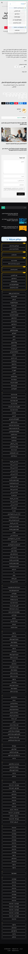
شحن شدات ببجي (14, 535)
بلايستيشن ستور (14, 554)
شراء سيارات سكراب (14, 725)
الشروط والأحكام (7, 949)
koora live (14, 797)
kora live (14, 831)
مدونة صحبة (14, 379)
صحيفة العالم (14, 456)
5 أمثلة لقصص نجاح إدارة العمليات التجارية (16, 144)
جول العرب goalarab (14, 752)
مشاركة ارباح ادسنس (14, 249)
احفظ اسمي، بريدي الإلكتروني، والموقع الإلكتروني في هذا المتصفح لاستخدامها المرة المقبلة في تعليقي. (14, 189)
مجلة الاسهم (14, 312)
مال (11, 96)
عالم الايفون (14, 318)
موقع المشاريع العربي (14, 431)
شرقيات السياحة (14, 382)
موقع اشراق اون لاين (14, 284)
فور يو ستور (14, 508)
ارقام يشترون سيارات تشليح (14, 734)
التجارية (24, 96)
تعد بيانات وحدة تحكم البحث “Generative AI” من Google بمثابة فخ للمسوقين (10, 227)
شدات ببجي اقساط (14, 462)
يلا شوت (14, 633)
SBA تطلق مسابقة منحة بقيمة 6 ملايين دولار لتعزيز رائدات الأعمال (14, 123)
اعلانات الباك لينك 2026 (14, 425)
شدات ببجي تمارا (14, 465)
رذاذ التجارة (14, 364)
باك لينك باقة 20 (14, 596)
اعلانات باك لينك (14, 621)
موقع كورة (14, 873)
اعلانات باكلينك (14, 627)
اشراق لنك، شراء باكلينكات (14, 407)
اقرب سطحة (14, 719)
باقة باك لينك (14, 260)
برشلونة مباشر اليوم (14, 767)
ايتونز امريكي (14, 477)
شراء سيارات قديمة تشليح (14, 740)
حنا (14, 572)
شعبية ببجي (14, 548)
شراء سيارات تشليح (14, 728)
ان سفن (14, 299)
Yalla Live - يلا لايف (14, 810)
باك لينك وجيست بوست (14, 428)
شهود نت (14, 370)
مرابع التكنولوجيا (14, 302)
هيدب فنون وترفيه (14, 453)
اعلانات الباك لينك (14, 410)
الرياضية (14, 624)
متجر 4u (14, 511)
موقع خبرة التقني (14, 330)
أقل (18, 94)
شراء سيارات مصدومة (14, 737)
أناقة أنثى (14, 333)
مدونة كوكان (14, 321)
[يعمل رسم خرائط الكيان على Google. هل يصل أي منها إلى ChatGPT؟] (23, 221)
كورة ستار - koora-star (14, 785)
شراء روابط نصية (14, 400)
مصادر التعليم (14, 434)
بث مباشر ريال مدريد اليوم (14, 755)
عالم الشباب (14, 255)
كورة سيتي (14, 749)
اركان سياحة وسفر (14, 287)
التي (21, 96)
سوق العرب (14, 593)
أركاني (14, 373)
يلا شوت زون (14, 931)
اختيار (12, 94)
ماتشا (14, 575)
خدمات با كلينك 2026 (14, 609)
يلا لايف (14, 758)
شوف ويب (14, 309)
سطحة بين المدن (14, 703)
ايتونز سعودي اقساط (14, 480)
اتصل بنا (9, 950)
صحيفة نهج (14, 324)
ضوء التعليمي (14, 275)
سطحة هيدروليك (14, 706)
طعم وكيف (14, 367)
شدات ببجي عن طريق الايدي (14, 514)
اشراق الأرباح (14, 389)
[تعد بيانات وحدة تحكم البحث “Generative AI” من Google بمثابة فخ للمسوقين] (23, 228)
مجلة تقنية (14, 440)
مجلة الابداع (14, 346)
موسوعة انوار (14, 386)
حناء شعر (14, 569)
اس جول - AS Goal (14, 822)
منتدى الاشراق (14, 422)
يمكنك (20, 98)
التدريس (14, 416)
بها (14, 96)
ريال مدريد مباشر (14, 645)
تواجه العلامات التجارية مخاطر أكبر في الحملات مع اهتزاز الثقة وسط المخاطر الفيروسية (14, 149)
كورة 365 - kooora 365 (14, 819)
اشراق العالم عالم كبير (14, 419)
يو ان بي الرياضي (14, 444)
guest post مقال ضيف (14, 590)
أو (15, 94)
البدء (4, 94)
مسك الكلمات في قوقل (14, 293)
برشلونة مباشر (14, 642)
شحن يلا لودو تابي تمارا (14, 520)
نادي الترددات (14, 349)
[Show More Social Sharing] (2, 27)
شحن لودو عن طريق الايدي (14, 545)
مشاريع (14, 618)
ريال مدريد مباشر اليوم (14, 764)
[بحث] (2, 2)
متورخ (14, 336)
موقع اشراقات (14, 281)
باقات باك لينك (14, 404)
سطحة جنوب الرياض (14, 716)
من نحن (21, 949)
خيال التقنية (14, 306)
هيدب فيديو (14, 358)
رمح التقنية (14, 361)
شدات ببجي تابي (14, 471)
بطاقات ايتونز (14, 551)
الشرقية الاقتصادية (14, 315)
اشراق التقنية (14, 296)
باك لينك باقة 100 (14, 600)
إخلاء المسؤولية (15, 949)
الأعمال (8, 94)
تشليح (14, 722)
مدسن (14, 339)
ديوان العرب (14, 615)
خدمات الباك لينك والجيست (14, 587)
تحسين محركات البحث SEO (14, 264)
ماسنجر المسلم (14, 269)
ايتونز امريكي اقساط (14, 526)
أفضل (21, 94)
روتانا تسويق (14, 342)
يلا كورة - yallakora (14, 816)
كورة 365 (14, 746)
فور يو (14, 532)
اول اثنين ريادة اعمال (14, 246)
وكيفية (24, 98)
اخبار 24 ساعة (14, 450)
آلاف (25, 94)
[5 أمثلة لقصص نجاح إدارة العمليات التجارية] (14, 134)
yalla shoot (14, 636)
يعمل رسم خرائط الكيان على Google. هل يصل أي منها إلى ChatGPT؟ (10, 219)
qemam (19, 109)
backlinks (14, 413)
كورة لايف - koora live (14, 903)
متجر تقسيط (14, 495)
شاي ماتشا (14, 578)
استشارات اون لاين (14, 352)
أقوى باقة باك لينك (14, 606)
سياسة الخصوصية (15, 950)
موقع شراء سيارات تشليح (14, 731)
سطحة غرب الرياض (14, 712)
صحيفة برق (14, 278)
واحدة (8, 96)
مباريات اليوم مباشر (14, 639)
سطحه (14, 700)
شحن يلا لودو (14, 542)
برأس (17, 96)
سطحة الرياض (14, 697)
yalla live (14, 776)
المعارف (14, 355)
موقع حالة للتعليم (14, 447)
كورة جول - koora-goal (14, 788)
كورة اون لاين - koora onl (14, 813)
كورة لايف (14, 834)
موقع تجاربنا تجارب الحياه (14, 612)
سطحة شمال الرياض (14, 709)
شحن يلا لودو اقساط (14, 483)
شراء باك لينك (14, 394)
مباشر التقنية (14, 376)
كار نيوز (14, 327)
